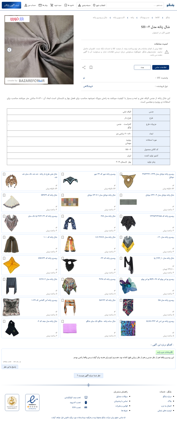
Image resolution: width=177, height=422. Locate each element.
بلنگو (168, 17)
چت (142, 67)
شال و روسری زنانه (100, 17)
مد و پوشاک (144, 17)
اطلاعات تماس (160, 67)
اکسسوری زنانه (119, 17)
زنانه (132, 17)
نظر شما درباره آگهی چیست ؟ (88, 375)
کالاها (157, 17)
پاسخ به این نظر (10, 366)
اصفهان (155, 32)
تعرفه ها (124, 410)
